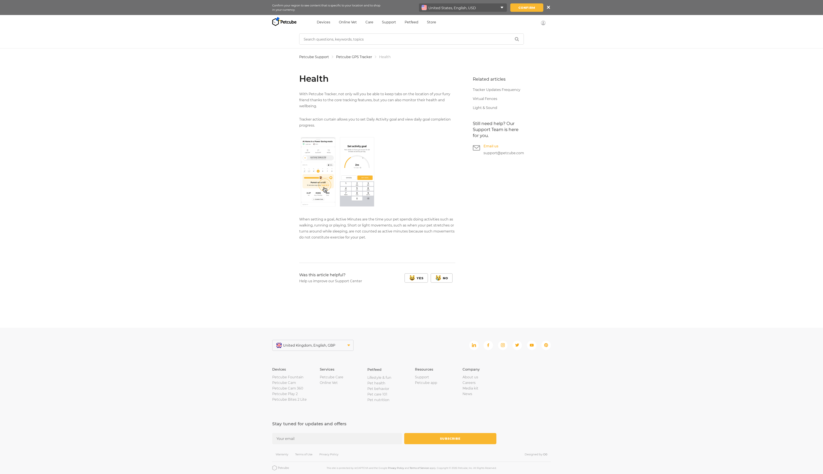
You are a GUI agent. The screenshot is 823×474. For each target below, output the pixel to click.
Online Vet (348, 22)
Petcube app (426, 383)
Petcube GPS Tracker (354, 57)
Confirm (526, 8)
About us (470, 377)
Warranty (282, 454)
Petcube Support (314, 57)
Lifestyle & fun (379, 378)
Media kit (470, 388)
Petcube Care (331, 377)
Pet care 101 (377, 394)
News (467, 394)
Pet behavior (378, 389)
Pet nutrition (378, 400)
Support (389, 22)
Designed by (536, 454)
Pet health (376, 383)
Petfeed (411, 22)
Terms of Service (419, 467)
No (445, 278)
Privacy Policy (328, 454)
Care (369, 22)
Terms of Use (303, 454)
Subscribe (450, 439)
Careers (469, 383)
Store (431, 22)
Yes (420, 278)
